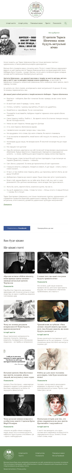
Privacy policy (21, 469)
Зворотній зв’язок (10, 469)
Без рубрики (54, 33)
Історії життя (11, 23)
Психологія (57, 23)
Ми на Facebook (58, 456)
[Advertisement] (36, 215)
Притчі (47, 23)
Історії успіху (23, 23)
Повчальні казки (36, 23)
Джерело (8, 205)
